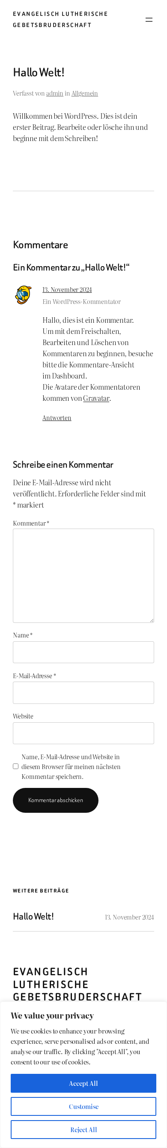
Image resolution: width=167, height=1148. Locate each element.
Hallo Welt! (33, 916)
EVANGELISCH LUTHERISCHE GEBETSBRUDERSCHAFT (77, 984)
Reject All (83, 1129)
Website (23, 715)
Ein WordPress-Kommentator (81, 301)
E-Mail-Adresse (34, 675)
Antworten (57, 417)
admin (54, 92)
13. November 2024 (67, 289)
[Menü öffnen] (149, 20)
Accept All (83, 1083)
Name (23, 634)
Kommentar (31, 522)
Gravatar (96, 398)
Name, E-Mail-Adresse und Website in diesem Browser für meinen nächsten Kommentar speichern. (71, 766)
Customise (83, 1106)
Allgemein (85, 92)
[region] (83, 1074)
